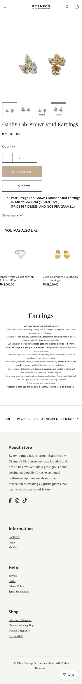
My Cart (13, 547)
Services (13, 575)
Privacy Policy (16, 586)
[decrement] (7, 157)
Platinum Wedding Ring (21, 625)
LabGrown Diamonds (20, 620)
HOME (6, 419)
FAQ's (12, 581)
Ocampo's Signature (19, 630)
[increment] (32, 157)
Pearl (22, 419)
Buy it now (22, 186)
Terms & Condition (19, 591)
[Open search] (67, 6)
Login (12, 542)
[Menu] (5, 7)
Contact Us (14, 537)
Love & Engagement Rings (53, 419)
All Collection (16, 635)
